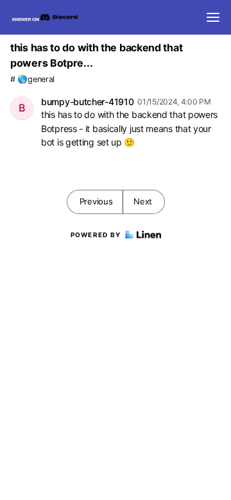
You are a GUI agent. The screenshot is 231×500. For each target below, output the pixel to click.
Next (142, 201)
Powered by (96, 234)
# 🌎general (32, 79)
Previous (96, 201)
